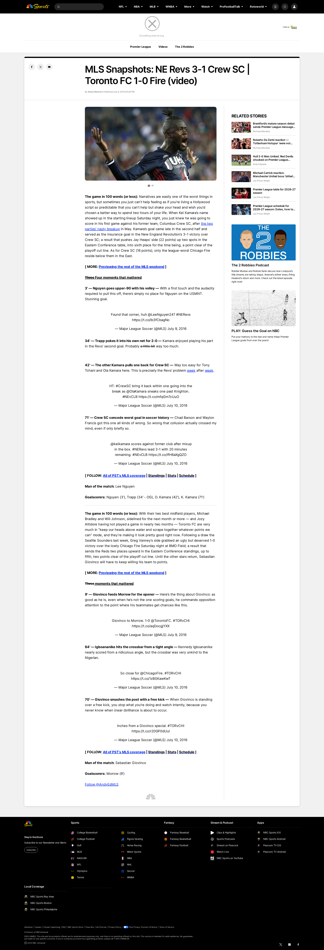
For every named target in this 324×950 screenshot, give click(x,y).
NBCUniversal (42, 932)
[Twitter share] (40, 67)
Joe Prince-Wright (261, 180)
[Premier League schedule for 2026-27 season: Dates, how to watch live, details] (241, 209)
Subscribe (31, 850)
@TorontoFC (161, 621)
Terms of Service (166, 927)
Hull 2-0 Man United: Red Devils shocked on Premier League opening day (273, 158)
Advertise (28, 927)
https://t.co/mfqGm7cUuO (159, 397)
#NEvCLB (130, 397)
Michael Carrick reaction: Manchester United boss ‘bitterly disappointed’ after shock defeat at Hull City (273, 174)
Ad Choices (101, 927)
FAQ (63, 927)
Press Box (89, 927)
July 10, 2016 (177, 405)
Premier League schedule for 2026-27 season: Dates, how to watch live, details (273, 207)
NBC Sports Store (75, 927)
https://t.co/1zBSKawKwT (151, 679)
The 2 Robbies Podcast (250, 265)
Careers (38, 927)
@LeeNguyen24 (160, 315)
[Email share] (49, 67)
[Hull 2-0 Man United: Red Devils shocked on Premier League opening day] (241, 160)
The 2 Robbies (184, 46)
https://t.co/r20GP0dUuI (151, 731)
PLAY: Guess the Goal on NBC (255, 331)
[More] (275, 6)
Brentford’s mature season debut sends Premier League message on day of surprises (274, 125)
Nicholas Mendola (261, 131)
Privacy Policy (115, 927)
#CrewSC (123, 386)
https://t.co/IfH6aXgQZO (167, 455)
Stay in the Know (33, 837)
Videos (163, 46)
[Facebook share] (31, 67)
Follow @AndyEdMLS (101, 784)
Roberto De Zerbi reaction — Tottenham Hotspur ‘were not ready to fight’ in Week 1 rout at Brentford (272, 141)
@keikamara (120, 444)
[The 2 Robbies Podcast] (264, 242)
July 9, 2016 (176, 329)
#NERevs (183, 315)
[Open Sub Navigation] (126, 6)
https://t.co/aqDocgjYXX (151, 626)
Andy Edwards (95, 91)
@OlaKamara (136, 391)
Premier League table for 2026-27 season (274, 191)
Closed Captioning (52, 927)
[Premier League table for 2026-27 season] (241, 193)
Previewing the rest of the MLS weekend (131, 267)
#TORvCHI (181, 621)
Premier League (140, 46)
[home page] (37, 7)
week (191, 370)
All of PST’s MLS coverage (124, 476)
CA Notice (152, 927)
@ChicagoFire (151, 673)
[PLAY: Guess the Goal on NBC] (264, 308)
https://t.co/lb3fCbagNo (151, 320)
